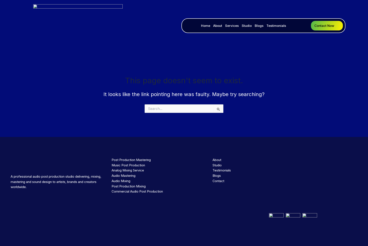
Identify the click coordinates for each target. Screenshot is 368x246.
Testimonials (276, 26)
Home (205, 26)
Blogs (259, 26)
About (217, 26)
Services (232, 26)
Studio (247, 26)
